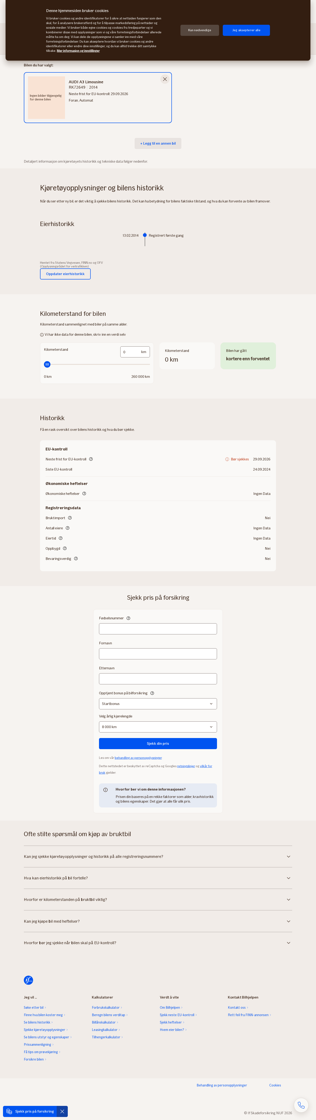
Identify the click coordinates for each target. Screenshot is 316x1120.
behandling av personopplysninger (138, 758)
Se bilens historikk (37, 1022)
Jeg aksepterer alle (246, 30)
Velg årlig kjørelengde (115, 716)
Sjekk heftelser (171, 1022)
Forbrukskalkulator (106, 1007)
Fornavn (105, 643)
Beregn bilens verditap (108, 1015)
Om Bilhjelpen (170, 1007)
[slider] (97, 364)
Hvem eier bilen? (172, 1030)
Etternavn (107, 668)
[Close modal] (165, 79)
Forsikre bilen (34, 1059)
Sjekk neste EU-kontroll (177, 1015)
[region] (158, 30)
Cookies (275, 1085)
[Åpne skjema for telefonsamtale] (301, 1105)
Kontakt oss (237, 1007)
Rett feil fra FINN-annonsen (248, 1015)
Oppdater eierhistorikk (65, 274)
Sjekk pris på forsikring (34, 1111)
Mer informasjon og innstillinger (78, 51)
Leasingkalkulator (105, 1030)
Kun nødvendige (199, 30)
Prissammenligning (37, 1044)
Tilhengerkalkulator (106, 1037)
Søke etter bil (33, 1007)
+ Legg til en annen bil (158, 143)
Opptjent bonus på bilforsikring (123, 693)
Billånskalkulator (104, 1022)
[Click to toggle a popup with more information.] (91, 459)
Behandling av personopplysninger (222, 1085)
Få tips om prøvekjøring (41, 1052)
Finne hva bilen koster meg (43, 1015)
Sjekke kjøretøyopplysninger (44, 1030)
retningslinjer (186, 766)
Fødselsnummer (111, 618)
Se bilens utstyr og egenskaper (46, 1037)
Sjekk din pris (158, 743)
